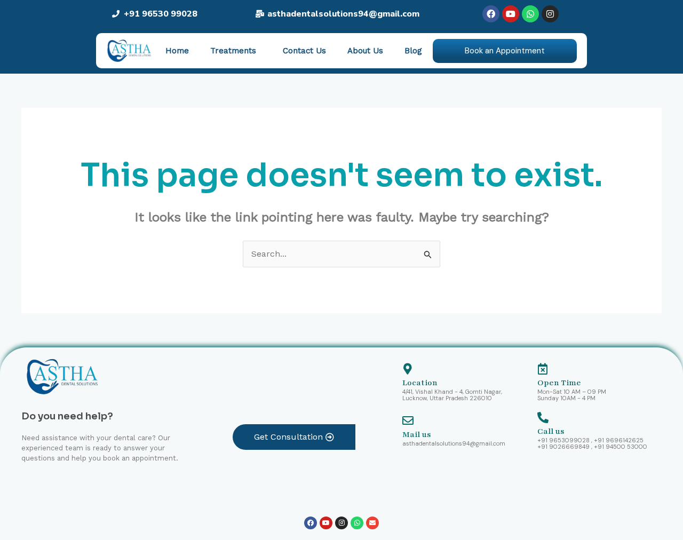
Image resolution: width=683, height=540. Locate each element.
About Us (365, 50)
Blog (413, 50)
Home (177, 50)
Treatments (233, 50)
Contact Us (304, 50)
